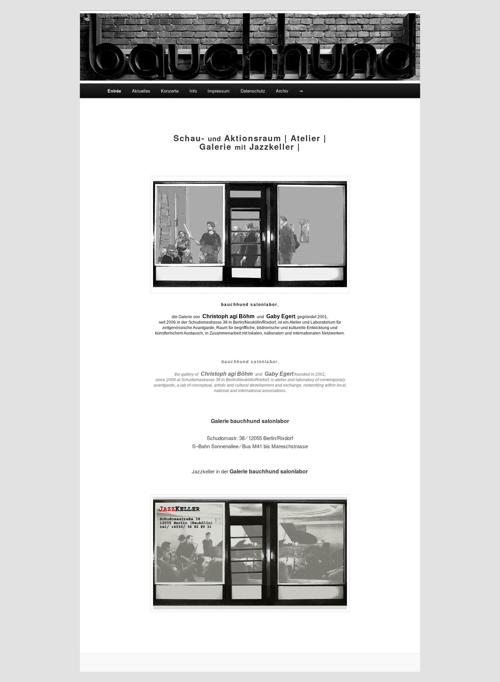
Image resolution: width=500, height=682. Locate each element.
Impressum (218, 90)
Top (484, 666)
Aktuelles (141, 90)
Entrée (114, 90)
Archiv (282, 90)
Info (193, 90)
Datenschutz (252, 90)
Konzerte (170, 90)
